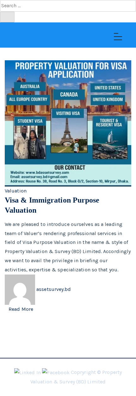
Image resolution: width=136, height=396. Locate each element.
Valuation (16, 191)
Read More (21, 309)
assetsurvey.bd (53, 289)
